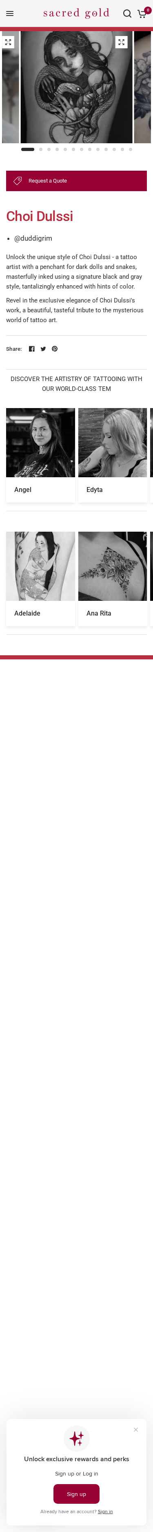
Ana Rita (98, 613)
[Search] (127, 13)
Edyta (94, 490)
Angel (22, 490)
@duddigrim (33, 238)
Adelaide (27, 613)
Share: (14, 349)
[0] (140, 13)
